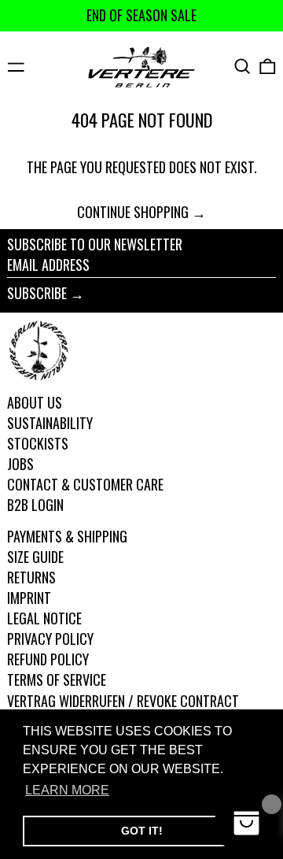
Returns (31, 577)
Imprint (29, 597)
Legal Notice (44, 618)
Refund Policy (48, 659)
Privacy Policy (50, 638)
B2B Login (35, 504)
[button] (242, 66)
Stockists (37, 443)
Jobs (20, 464)
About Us (34, 402)
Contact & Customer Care (85, 484)
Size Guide (35, 556)
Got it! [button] (142, 830)
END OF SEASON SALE (141, 15)
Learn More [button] (67, 790)
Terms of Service (56, 679)
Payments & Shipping (67, 536)
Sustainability (50, 423)
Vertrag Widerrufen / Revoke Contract (123, 701)
